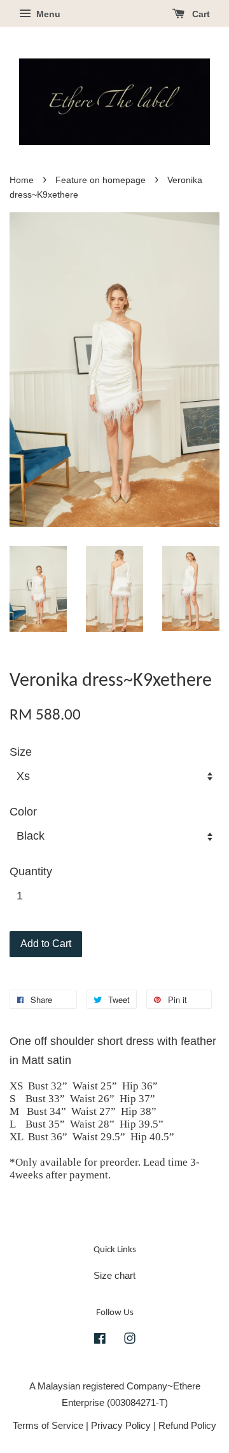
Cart (200, 14)
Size (21, 752)
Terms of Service (48, 1425)
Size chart (114, 1275)
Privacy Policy (121, 1425)
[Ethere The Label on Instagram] (130, 1340)
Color (23, 811)
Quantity (31, 871)
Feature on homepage (100, 180)
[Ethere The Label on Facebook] (100, 1340)
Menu (47, 14)
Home (22, 180)
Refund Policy (187, 1425)
